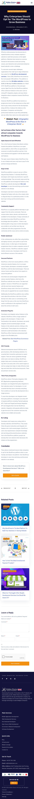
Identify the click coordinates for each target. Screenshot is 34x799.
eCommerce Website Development (11, 726)
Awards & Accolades (7, 747)
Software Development (8, 729)
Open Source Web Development (10, 724)
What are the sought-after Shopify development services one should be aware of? (13, 595)
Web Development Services (9, 719)
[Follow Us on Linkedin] (12, 679)
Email (17, 636)
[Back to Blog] (15, 488)
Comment (4, 622)
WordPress (23, 11)
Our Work (26, 675)
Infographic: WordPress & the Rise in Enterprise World (17, 121)
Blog (3, 739)
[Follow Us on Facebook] (4, 679)
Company (4, 675)
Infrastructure (5, 742)
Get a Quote (15, 475)
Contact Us (5, 749)
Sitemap (4, 796)
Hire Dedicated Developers (9, 721)
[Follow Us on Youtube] (16, 679)
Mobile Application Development (10, 716)
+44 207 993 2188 (10, 760)
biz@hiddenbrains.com (11, 763)
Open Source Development (14, 11)
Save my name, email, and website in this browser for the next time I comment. (15, 648)
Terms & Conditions (7, 792)
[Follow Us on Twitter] (8, 679)
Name (3, 636)
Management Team (11, 675)
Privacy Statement (6, 794)
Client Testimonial (19, 675)
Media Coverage (6, 744)
